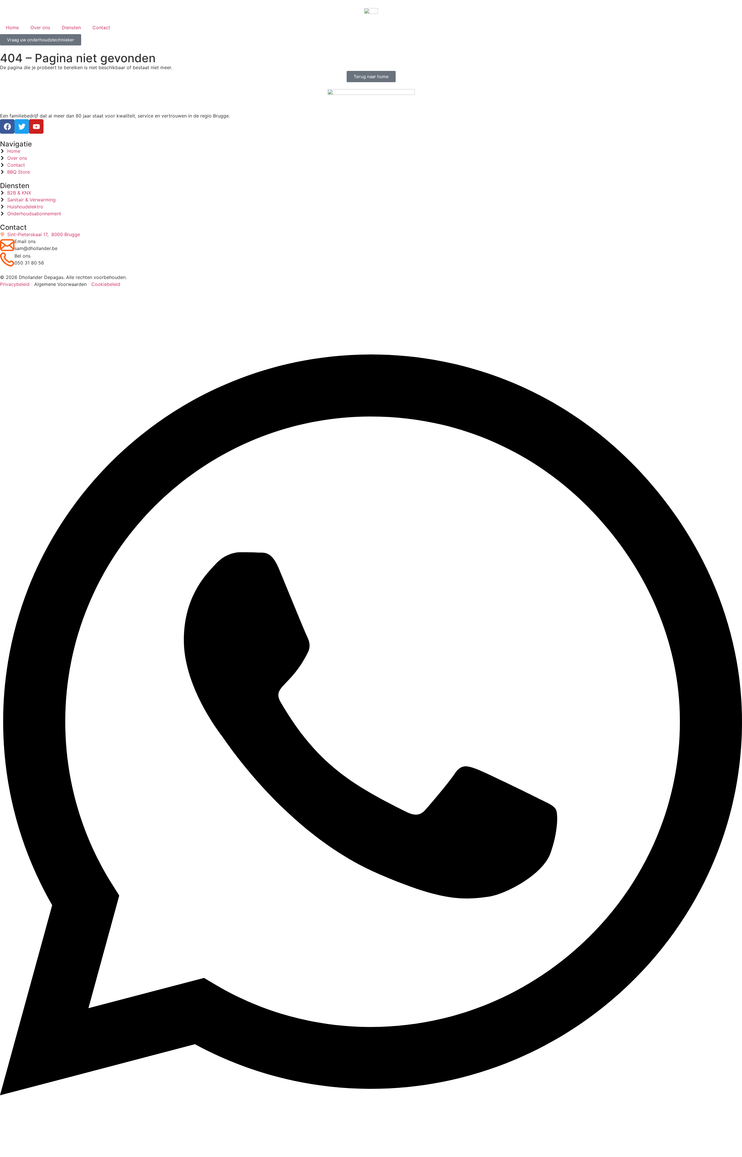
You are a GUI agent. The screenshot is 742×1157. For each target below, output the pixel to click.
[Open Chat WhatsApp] (371, 1146)
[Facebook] (7, 126)
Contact (101, 27)
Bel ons (22, 256)
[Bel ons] (7, 259)
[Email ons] (7, 245)
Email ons (25, 241)
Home (12, 27)
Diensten (71, 27)
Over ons (40, 27)
